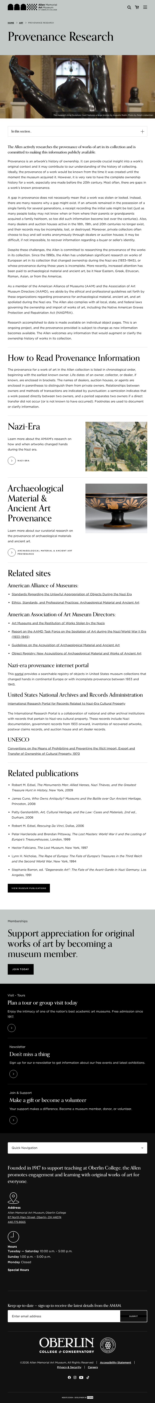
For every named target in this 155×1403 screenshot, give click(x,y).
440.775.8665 (17, 1221)
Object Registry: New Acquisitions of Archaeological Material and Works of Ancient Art (76, 653)
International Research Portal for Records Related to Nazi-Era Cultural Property (66, 703)
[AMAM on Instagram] (75, 1378)
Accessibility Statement (115, 1362)
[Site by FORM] (77, 1397)
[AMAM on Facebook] (69, 1378)
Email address (19, 1313)
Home (11, 23)
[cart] (137, 7)
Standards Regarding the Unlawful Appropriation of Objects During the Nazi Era (72, 594)
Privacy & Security (69, 1367)
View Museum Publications (29, 888)
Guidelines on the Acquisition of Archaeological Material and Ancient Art (66, 645)
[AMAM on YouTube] (81, 1378)
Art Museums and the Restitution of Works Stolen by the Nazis (58, 623)
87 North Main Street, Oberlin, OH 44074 (34, 1217)
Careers (93, 1367)
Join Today (20, 969)
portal (19, 674)
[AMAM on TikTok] (88, 1378)
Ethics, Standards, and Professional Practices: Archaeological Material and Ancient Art (75, 602)
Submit (133, 1316)
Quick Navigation (20, 1144)
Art (21, 23)
